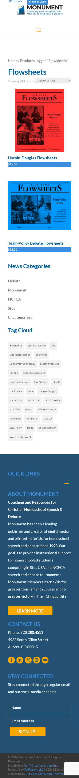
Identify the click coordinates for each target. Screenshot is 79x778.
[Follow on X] (28, 660)
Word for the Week (20, 437)
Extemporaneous (19, 381)
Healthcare (16, 391)
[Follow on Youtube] (45, 660)
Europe (14, 372)
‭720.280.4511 (31, 632)
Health (56, 381)
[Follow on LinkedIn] (19, 660)
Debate (14, 281)
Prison (28, 409)
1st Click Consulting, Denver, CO (47, 773)
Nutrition (15, 409)
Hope (30, 391)
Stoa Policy (16, 427)
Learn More (30, 610)
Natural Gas (16, 400)
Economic (41, 354)
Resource (15, 418)
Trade (30, 427)
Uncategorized (20, 317)
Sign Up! (28, 731)
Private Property (46, 409)
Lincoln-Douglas (48, 391)
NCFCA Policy (52, 400)
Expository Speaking (34, 372)
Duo (53, 345)
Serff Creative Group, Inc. (41, 765)
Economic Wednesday (22, 363)
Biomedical (16, 345)
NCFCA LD (34, 400)
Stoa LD (47, 418)
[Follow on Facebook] (11, 660)
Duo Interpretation (20, 354)
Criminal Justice (37, 345)
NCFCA (14, 299)
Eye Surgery (41, 381)
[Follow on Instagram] (36, 660)
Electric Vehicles (49, 363)
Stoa (11, 308)
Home (12, 61)
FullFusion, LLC (34, 769)
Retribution (32, 418)
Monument (17, 290)
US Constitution (47, 427)
